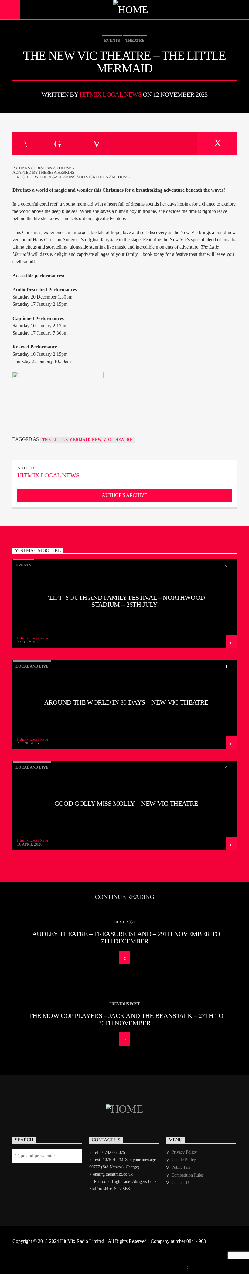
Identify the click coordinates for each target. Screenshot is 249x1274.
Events (112, 40)
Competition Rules (187, 1175)
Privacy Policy (184, 1152)
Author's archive (124, 495)
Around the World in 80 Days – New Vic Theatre (126, 702)
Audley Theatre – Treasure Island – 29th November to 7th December (126, 937)
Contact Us (181, 1182)
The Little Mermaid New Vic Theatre (87, 439)
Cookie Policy (184, 1159)
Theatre (135, 40)
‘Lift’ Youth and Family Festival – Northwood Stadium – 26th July (126, 601)
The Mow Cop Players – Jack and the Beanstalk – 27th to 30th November (126, 1019)
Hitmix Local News (111, 94)
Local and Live (32, 666)
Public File (181, 1167)
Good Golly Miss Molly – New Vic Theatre (126, 803)
